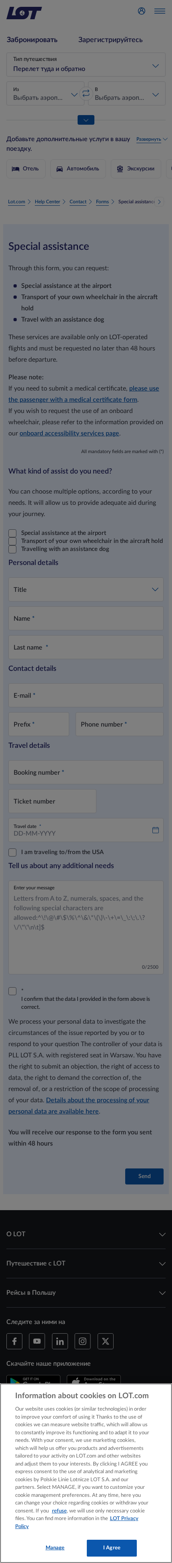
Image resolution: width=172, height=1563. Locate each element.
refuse (59, 1511)
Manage (55, 1548)
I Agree (111, 1548)
